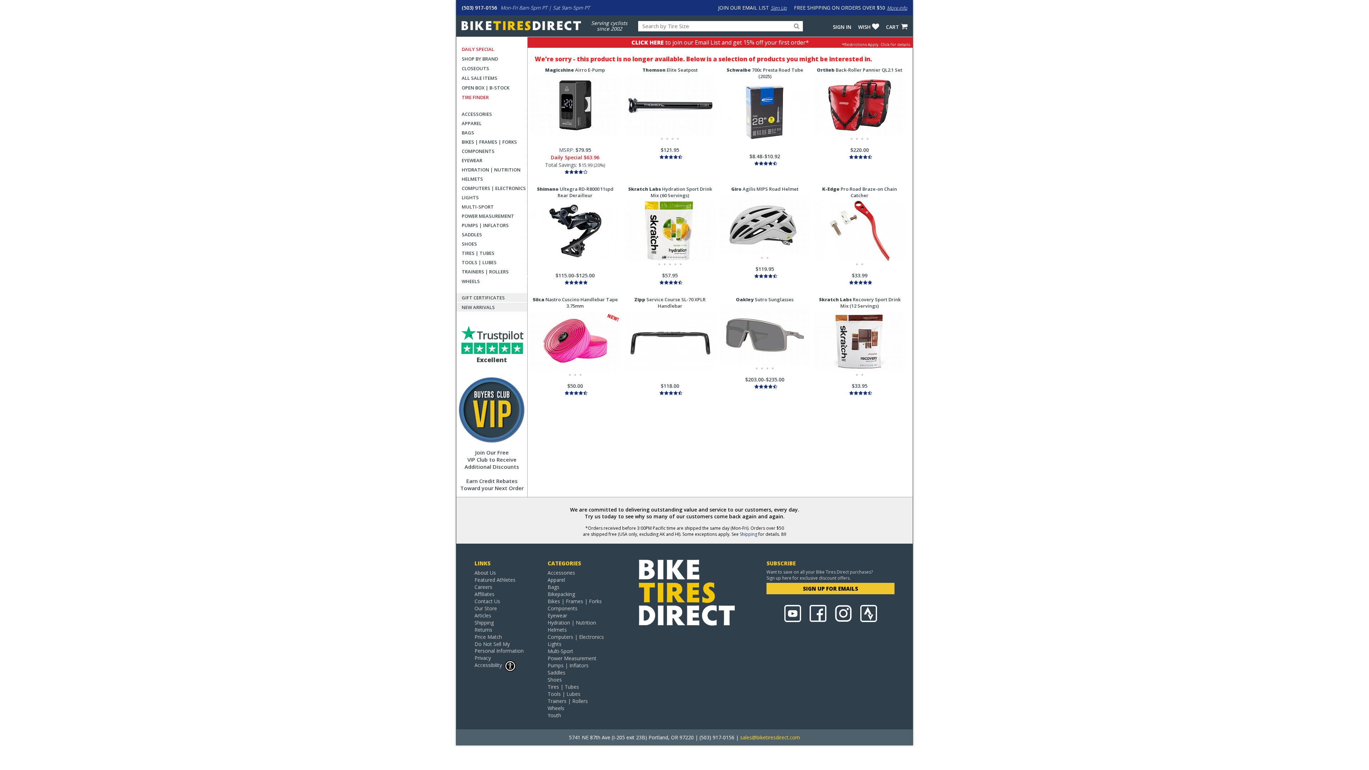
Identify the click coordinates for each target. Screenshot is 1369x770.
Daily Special (478, 49)
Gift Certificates (483, 297)
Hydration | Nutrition (491, 169)
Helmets (472, 179)
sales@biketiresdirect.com (770, 737)
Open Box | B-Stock (485, 87)
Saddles (472, 234)
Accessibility (488, 665)
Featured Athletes (495, 579)
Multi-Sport (478, 207)
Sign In (842, 27)
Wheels (471, 281)
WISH (864, 27)
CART (892, 27)
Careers (483, 587)
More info (897, 8)
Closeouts (475, 68)
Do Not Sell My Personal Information (499, 647)
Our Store (486, 608)
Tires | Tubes (478, 253)
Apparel (472, 123)
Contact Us (487, 601)
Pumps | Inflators (485, 225)
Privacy (483, 657)
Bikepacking (561, 594)
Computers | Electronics (494, 188)
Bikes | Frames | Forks (489, 142)
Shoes (469, 244)
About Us (485, 572)
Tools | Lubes (479, 262)
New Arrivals (478, 307)
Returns (483, 629)
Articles (483, 615)
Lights (470, 197)
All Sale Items (479, 78)
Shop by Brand (480, 59)
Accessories (477, 114)
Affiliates (484, 594)
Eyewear (472, 160)
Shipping (748, 534)
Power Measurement (488, 216)
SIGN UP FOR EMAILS (830, 588)
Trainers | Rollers (485, 271)
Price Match (488, 636)
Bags (468, 132)
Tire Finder (475, 97)
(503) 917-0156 (479, 7)
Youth (554, 715)
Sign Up (779, 8)
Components (478, 151)
